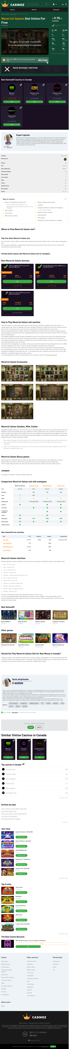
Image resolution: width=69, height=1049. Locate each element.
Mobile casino (31, 970)
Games (34, 10)
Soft (28, 981)
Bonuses (56, 10)
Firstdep (4, 299)
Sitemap (29, 993)
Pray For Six (61, 485)
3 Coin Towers (19, 887)
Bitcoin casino (31, 967)
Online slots (4, 974)
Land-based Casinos (33, 978)
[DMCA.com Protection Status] (33, 1036)
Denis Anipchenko (9, 146)
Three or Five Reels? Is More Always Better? (14, 814)
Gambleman (18, 896)
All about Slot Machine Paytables (10, 819)
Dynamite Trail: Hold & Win (22, 868)
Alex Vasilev (15, 712)
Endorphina (18, 889)
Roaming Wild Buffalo (21, 850)
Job (54, 970)
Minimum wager (6, 272)
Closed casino (5, 967)
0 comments (55, 20)
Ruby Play (20, 646)
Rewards (3, 989)
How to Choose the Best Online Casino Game (14, 809)
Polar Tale (5, 539)
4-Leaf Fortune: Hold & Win (23, 924)
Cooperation (56, 961)
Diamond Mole (47, 485)
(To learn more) (45, 1046)
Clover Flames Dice (20, 905)
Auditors (29, 990)
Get (17, 281)
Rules (3, 983)
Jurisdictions (30, 984)
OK (53, 1046)
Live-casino (30, 973)
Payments (30, 964)
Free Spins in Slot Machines (9, 816)
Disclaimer (56, 964)
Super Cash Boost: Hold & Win (23, 841)
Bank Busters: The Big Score (23, 859)
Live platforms (31, 995)
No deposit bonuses (6, 986)
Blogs (3, 1006)
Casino (12, 10)
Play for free (9, 617)
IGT (2, 646)
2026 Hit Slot (19, 914)
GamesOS (3, 623)
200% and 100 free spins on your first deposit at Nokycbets (31, 940)
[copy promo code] (14, 98)
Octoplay (18, 833)
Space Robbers (7, 550)
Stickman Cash (33, 485)
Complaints (30, 975)
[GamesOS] (65, 159)
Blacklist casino (5, 964)
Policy (54, 967)
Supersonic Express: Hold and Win (24, 831)
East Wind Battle (7, 543)
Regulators (30, 987)
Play (12, 101)
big (37, 272)
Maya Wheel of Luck (8, 546)
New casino (4, 961)
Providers (4, 992)
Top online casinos (6, 980)
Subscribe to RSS (35, 1040)
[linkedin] (13, 683)
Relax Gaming (38, 646)
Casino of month (31, 961)
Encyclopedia (5, 994)
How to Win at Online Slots (8, 811)
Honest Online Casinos (7, 977)
